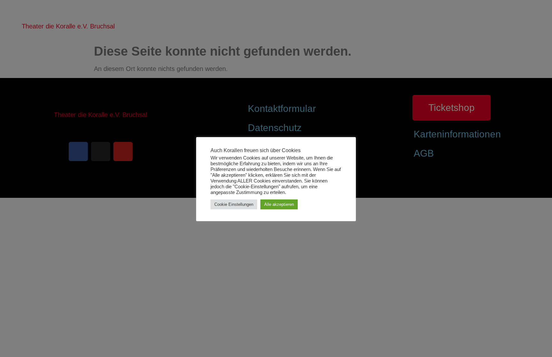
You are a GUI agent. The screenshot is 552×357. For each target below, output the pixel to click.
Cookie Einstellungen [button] (233, 204)
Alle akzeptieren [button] (279, 204)
